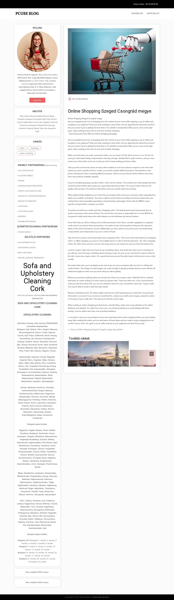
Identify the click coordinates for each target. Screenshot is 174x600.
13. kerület (30, 553)
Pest (46, 125)
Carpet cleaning (50, 165)
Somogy (51, 125)
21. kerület (50, 559)
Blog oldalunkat (44, 75)
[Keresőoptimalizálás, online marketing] (27, 17)
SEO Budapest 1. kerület (36, 540)
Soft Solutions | (94, 597)
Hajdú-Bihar (28, 122)
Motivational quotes (27, 247)
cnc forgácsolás (26, 171)
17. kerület (36, 556)
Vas (46, 128)
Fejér (44, 119)
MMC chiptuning (25, 253)
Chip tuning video (25, 211)
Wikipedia (22, 216)
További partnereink (27, 221)
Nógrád (41, 125)
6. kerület (49, 543)
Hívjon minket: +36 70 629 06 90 (146, 4)
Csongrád (37, 119)
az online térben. (38, 81)
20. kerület (41, 559)
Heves (36, 122)
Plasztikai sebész (25, 176)
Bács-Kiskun (25, 116)
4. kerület (32, 543)
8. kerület (39, 546)
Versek (21, 181)
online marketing (26, 153)
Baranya (34, 116)
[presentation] (151, 354)
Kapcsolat (153, 13)
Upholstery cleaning (37, 314)
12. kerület (45, 550)
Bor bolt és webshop (27, 201)
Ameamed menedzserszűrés (30, 186)
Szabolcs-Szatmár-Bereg (29, 128)
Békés (40, 116)
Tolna (41, 128)
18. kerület (45, 556)
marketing (34, 148)
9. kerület (48, 546)
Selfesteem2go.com (26, 242)
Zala (37, 131)
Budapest (29, 119)
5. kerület (40, 543)
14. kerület (39, 553)
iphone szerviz (24, 232)
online (22, 148)
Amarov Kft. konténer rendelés (32, 196)
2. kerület (50, 540)
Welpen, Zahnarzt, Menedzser (31, 258)
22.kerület (33, 562)
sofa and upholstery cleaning (29, 295)
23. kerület (42, 562)
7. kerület (31, 546)
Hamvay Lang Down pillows (29, 191)
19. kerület (31, 559)
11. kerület (36, 550)
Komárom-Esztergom (29, 125)
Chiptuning (23, 206)
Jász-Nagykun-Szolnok (48, 122)
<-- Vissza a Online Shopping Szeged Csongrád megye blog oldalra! (95, 329)
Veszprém (52, 128)
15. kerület (49, 553)
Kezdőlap (137, 13)
